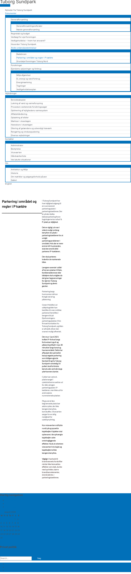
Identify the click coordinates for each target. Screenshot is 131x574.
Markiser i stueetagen (21, 121)
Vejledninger (11, 93)
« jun (2, 541)
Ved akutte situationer (21, 159)
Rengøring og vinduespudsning (25, 132)
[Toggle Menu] (68, 16)
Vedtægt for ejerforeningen (23, 37)
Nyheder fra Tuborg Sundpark (18, 10)
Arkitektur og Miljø (19, 169)
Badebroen (21, 54)
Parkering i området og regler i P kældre (35, 57)
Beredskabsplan (18, 100)
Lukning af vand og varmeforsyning (27, 103)
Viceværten (16, 152)
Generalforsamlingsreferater (29, 26)
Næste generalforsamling (28, 29)
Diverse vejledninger (20, 135)
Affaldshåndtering (19, 114)
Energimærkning (24, 82)
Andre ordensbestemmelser (23, 48)
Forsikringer (16, 65)
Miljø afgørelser (24, 75)
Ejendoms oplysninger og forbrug (26, 69)
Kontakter (9, 139)
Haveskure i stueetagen (21, 125)
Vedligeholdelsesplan (26, 89)
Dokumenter (10, 13)
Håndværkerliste (18, 156)
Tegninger (21, 86)
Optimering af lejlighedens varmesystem (29, 110)
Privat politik (5, 552)
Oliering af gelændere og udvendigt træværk (31, 128)
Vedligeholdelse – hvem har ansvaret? (28, 40)
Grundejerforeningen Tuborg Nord (32, 61)
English (8, 184)
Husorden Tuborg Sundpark (23, 44)
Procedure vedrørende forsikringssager (29, 107)
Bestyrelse (16, 149)
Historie (14, 173)
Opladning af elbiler (20, 117)
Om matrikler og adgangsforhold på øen (29, 176)
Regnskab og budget (20, 33)
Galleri (14, 180)
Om (6, 163)
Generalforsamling (19, 19)
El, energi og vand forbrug (28, 79)
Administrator (17, 145)
